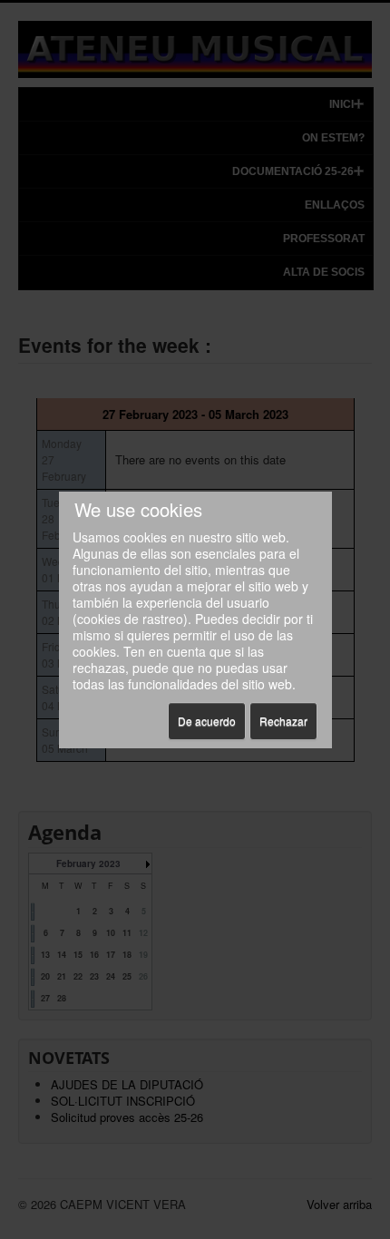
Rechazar (283, 720)
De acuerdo (207, 720)
